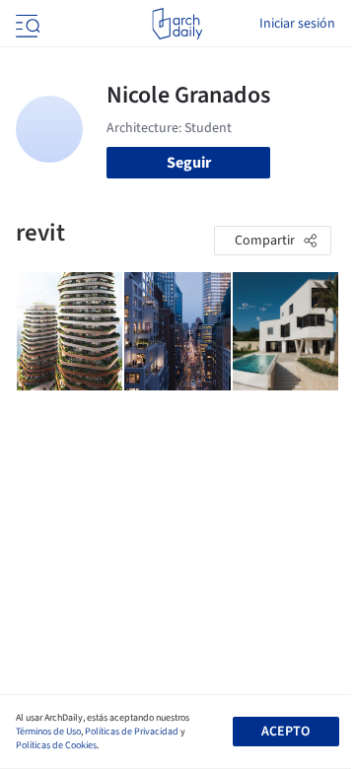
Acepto (285, 731)
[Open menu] (25, 23)
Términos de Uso (48, 731)
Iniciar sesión (297, 24)
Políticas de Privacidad (131, 731)
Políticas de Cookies (56, 745)
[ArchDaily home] (177, 23)
